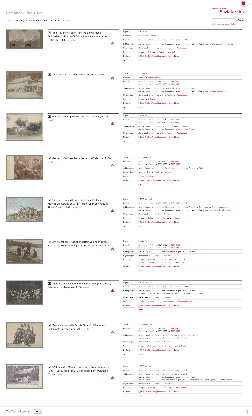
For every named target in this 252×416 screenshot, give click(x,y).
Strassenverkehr (170, 293)
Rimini (177, 218)
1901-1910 (175, 40)
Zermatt (171, 52)
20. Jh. (151, 40)
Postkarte (167, 172)
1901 (186, 40)
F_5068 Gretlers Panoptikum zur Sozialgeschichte (158, 56)
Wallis (161, 52)
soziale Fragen (144, 44)
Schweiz (151, 52)
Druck (156, 172)
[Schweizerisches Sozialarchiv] (229, 7)
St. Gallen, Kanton (166, 301)
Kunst (176, 126)
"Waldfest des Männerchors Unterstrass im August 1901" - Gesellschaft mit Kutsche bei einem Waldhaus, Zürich (78, 370)
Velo (201, 293)
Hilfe (233, 24)
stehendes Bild (144, 48)
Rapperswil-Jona (185, 301)
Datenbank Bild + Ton (24, 13)
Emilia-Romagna (164, 218)
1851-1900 (162, 81)
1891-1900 (175, 81)
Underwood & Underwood (148, 35)
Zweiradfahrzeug (189, 293)
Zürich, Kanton (165, 259)
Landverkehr (154, 293)
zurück (66, 20)
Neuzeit (141, 40)
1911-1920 (175, 122)
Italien (150, 218)
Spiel (201, 168)
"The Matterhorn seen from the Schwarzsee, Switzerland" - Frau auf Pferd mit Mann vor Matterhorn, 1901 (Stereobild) (79, 36)
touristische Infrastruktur (222, 210)
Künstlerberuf (188, 335)
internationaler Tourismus (222, 44)
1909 (186, 203)
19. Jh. (151, 81)
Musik (185, 126)
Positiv (170, 48)
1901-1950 (162, 40)
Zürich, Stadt (180, 262)
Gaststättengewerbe (220, 91)
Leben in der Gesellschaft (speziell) (203, 379)
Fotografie (158, 48)
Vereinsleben (226, 379)
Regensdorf (180, 259)
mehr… (141, 60)
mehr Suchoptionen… (220, 24)
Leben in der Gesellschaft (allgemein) (169, 44)
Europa (141, 52)
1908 (186, 286)
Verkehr (141, 293)
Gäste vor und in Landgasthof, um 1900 (74, 74)
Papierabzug (182, 48)
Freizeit (192, 44)
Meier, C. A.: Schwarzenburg (149, 77)
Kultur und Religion (162, 126)
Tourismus (203, 44)
